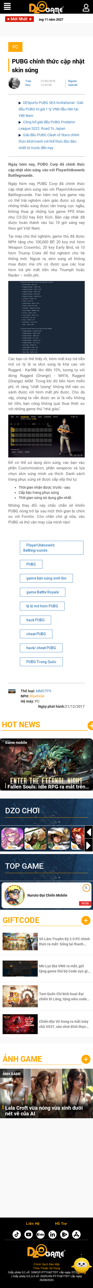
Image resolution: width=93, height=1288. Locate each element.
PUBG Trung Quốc (41, 662)
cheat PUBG (36, 634)
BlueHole (37, 696)
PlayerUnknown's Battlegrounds (39, 547)
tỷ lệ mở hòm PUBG (42, 606)
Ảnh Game (22, 1059)
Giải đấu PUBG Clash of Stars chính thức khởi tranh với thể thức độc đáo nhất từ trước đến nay (49, 141)
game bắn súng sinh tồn (46, 578)
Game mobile (16, 742)
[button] (88, 845)
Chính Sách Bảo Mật (46, 1264)
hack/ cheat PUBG (41, 648)
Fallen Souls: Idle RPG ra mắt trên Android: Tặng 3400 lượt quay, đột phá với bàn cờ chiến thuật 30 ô (46, 787)
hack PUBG (35, 620)
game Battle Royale (42, 592)
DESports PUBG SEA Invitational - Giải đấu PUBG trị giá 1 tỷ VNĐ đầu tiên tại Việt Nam (51, 109)
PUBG (31, 564)
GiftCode (21, 920)
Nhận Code (58, 941)
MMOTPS (43, 691)
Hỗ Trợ (61, 1223)
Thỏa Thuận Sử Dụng (46, 1268)
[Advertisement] (46, 1169)
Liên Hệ (33, 1223)
